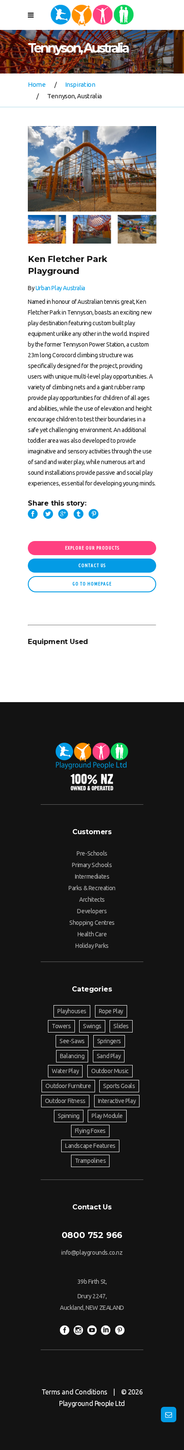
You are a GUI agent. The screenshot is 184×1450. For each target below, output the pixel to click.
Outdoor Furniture (68, 1085)
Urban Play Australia (60, 288)
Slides (121, 1026)
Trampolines (90, 1160)
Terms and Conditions (74, 1392)
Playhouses (71, 1011)
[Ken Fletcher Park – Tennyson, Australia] (92, 169)
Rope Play (111, 1011)
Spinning (69, 1115)
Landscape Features (90, 1145)
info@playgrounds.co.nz (91, 1252)
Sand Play (109, 1056)
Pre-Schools (92, 853)
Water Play (65, 1071)
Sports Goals (119, 1085)
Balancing (72, 1056)
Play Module (107, 1115)
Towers (61, 1026)
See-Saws (72, 1041)
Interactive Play (117, 1100)
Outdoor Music (110, 1071)
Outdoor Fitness (65, 1100)
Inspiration (80, 84)
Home (37, 84)
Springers (109, 1041)
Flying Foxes (90, 1130)
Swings (92, 1026)
